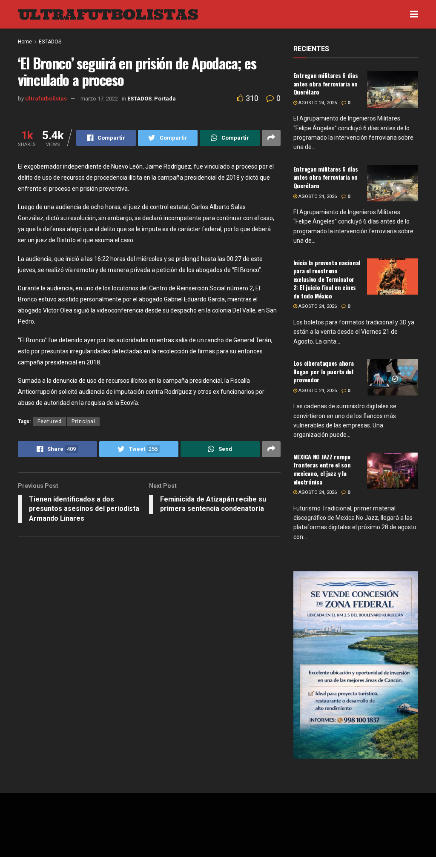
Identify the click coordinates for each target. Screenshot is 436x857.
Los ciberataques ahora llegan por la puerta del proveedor (323, 371)
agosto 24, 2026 (317, 103)
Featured (49, 421)
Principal (83, 421)
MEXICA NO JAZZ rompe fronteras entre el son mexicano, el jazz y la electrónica (322, 469)
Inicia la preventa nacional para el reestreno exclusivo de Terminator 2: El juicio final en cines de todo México (326, 279)
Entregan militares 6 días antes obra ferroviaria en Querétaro (325, 83)
